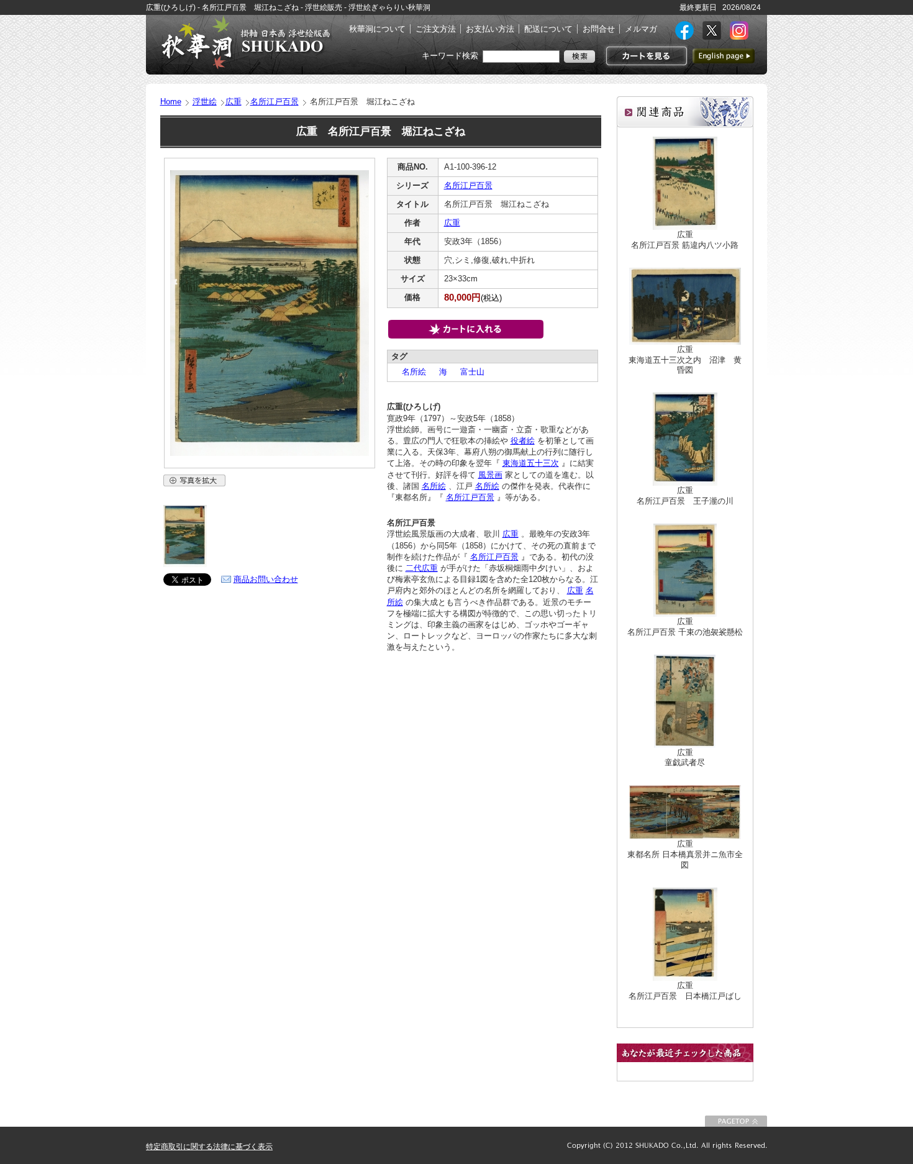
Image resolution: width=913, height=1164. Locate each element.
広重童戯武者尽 (685, 758)
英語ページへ (724, 55)
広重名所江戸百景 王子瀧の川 (685, 496)
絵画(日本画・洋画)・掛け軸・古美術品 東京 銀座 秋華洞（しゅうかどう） (245, 42)
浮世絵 (205, 101)
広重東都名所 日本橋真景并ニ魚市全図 (685, 854)
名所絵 (410, 371)
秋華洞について (377, 29)
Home (170, 101)
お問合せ (599, 29)
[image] (185, 564)
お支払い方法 (490, 29)
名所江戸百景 (274, 101)
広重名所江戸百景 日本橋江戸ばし (685, 991)
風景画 (490, 475)
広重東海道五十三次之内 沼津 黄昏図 (685, 360)
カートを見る (645, 56)
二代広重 (422, 568)
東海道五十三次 (530, 463)
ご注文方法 (436, 29)
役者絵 (523, 440)
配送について (548, 29)
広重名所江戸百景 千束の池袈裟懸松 (685, 627)
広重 (233, 101)
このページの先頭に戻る (736, 1121)
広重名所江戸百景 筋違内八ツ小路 (684, 240)
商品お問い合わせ (266, 579)
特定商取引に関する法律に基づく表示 (209, 1146)
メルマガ (641, 29)
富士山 (468, 371)
